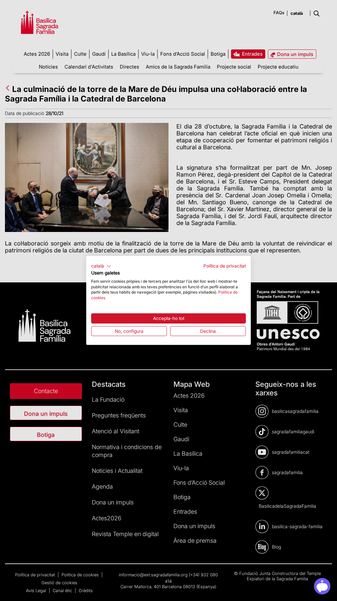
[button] (101, 266)
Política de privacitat (224, 266)
